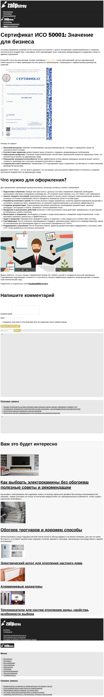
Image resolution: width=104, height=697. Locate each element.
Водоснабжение (9, 663)
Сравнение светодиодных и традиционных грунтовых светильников (27, 694)
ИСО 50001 (51, 60)
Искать (17, 330)
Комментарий (6, 314)
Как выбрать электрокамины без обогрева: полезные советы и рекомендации (45, 484)
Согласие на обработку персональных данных (20, 639)
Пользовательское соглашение (14, 637)
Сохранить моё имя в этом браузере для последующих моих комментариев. (34, 322)
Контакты (6, 630)
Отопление (7, 669)
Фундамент (7, 14)
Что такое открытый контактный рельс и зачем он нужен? (24, 692)
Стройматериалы (10, 28)
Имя (2, 318)
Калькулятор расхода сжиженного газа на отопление (22, 411)
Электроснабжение (10, 26)
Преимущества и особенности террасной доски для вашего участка (27, 686)
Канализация (8, 667)
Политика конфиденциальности (14, 635)
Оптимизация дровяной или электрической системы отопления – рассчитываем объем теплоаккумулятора (41, 409)
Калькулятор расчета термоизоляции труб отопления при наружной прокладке (31, 413)
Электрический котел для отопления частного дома (41, 563)
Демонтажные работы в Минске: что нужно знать (20, 690)
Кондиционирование (11, 24)
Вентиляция (8, 12)
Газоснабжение (8, 665)
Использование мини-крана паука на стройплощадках (22, 688)
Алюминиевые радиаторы (21, 586)
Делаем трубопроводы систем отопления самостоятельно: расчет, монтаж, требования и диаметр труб (40, 407)
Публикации (7, 632)
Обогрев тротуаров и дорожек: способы (41, 529)
